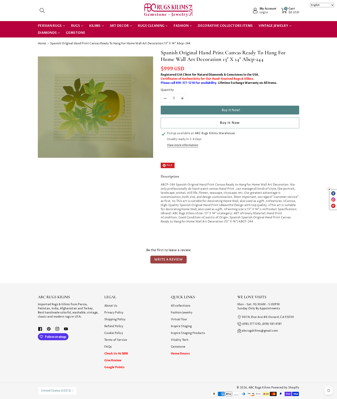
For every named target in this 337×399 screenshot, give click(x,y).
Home (42, 43)
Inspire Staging (181, 326)
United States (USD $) (56, 391)
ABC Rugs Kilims (259, 387)
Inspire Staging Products (188, 333)
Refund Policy (113, 326)
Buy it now (230, 123)
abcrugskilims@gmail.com (260, 331)
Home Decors (180, 353)
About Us (110, 306)
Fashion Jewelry (182, 312)
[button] (42, 10)
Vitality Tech (179, 340)
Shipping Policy (115, 319)
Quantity (167, 90)
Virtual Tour (179, 319)
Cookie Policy (113, 333)
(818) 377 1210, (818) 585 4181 (261, 324)
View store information (182, 145)
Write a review (168, 259)
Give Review (112, 360)
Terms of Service (115, 340)
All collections (181, 306)
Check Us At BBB (116, 353)
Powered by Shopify (285, 387)
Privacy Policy (113, 312)
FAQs (108, 347)
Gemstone (178, 347)
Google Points (114, 367)
